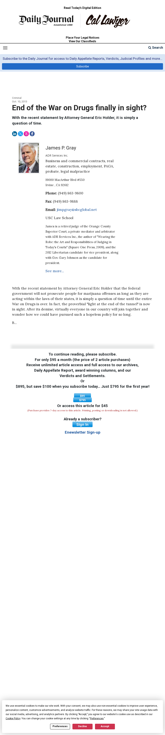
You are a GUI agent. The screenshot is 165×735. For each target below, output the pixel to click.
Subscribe (82, 66)
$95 (82, 396)
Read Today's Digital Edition (82, 7)
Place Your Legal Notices (82, 37)
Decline (82, 726)
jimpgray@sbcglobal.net (77, 209)
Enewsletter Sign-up (82, 432)
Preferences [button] (97, 718)
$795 (82, 400)
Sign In (82, 424)
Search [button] (157, 47)
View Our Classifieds (82, 41)
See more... (54, 271)
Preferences (60, 726)
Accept (105, 726)
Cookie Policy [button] (13, 718)
